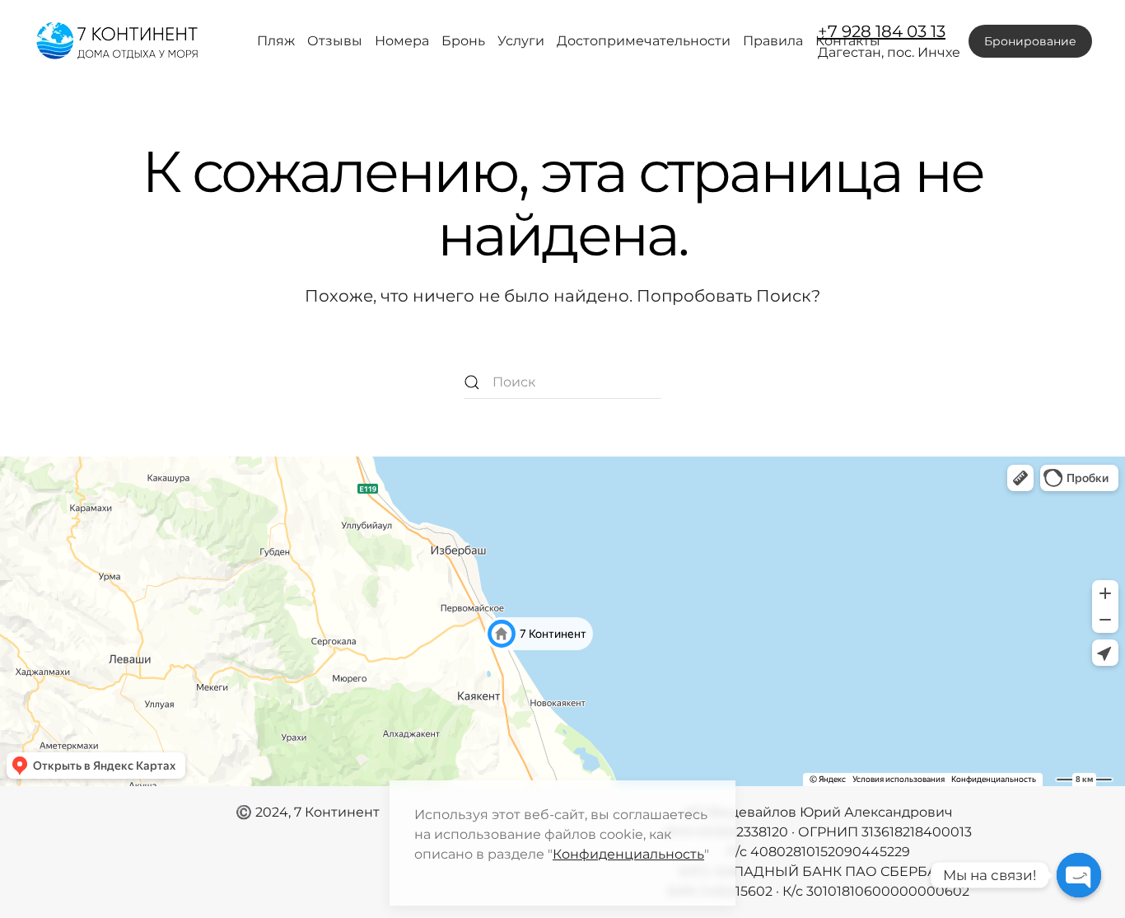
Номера (402, 41)
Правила (773, 41)
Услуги (520, 41)
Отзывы (334, 41)
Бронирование (1030, 41)
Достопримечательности (644, 41)
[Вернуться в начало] (118, 41)
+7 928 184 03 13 (881, 31)
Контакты (847, 41)
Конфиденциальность (628, 854)
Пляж (276, 41)
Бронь (463, 41)
